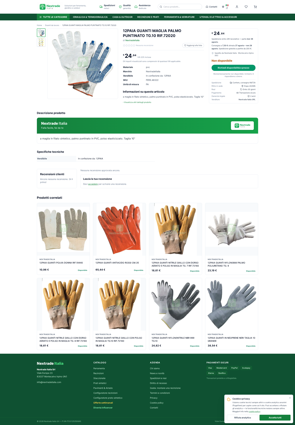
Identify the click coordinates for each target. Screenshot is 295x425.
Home (39, 25)
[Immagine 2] (41, 42)
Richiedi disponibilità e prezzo (233, 67)
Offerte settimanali (103, 402)
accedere (93, 184)
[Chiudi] (290, 398)
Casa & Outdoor (122, 17)
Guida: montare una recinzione (165, 388)
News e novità (157, 373)
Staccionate (99, 378)
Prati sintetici (99, 383)
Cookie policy (156, 402)
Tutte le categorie (55, 17)
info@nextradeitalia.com (49, 382)
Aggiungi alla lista (194, 45)
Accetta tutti (275, 417)
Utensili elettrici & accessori (218, 17)
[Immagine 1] (41, 32)
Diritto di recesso (158, 383)
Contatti (213, 6)
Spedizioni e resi (158, 378)
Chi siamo (155, 368)
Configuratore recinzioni (105, 393)
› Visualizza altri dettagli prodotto (137, 102)
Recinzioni (98, 373)
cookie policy (254, 411)
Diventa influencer (103, 407)
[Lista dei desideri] (246, 7)
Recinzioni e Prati (148, 17)
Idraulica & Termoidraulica (90, 17)
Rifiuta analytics (242, 417)
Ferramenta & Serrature (179, 17)
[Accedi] (237, 7)
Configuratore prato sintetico (107, 397)
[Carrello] (255, 7)
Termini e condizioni (160, 393)
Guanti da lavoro (52, 25)
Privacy (153, 397)
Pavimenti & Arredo (103, 388)
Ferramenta (99, 368)
